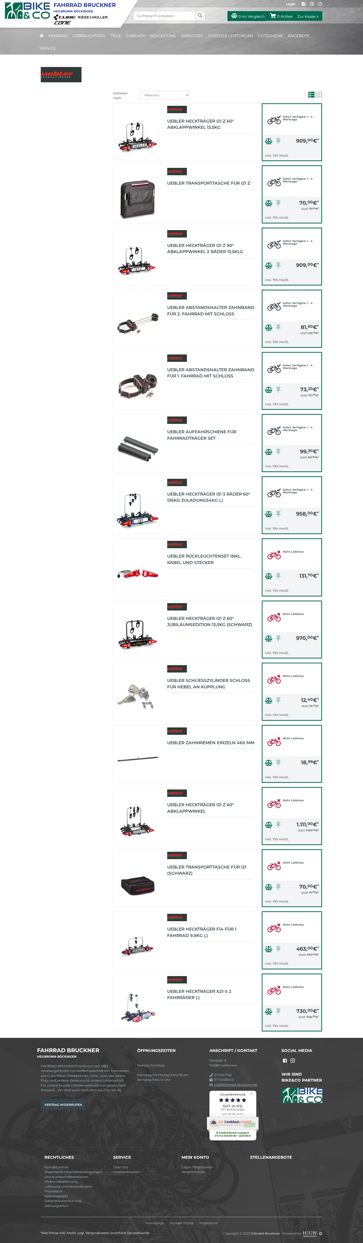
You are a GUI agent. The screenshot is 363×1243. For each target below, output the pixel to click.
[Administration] (320, 1233)
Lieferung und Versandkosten (68, 1186)
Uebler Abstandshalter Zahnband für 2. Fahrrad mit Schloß (210, 310)
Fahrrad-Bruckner (266, 1233)
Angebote (299, 35)
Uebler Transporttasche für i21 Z (208, 183)
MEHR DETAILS (291, 156)
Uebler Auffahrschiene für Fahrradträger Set (201, 435)
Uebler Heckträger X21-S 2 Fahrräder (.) (199, 994)
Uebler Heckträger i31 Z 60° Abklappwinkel (200, 808)
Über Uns (120, 1167)
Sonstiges (192, 35)
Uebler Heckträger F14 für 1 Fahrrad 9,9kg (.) (201, 932)
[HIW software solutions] (310, 1233)
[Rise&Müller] (93, 17)
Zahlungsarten (56, 1206)
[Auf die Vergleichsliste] (269, 142)
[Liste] (311, 96)
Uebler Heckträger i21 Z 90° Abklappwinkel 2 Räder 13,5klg (205, 248)
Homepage (154, 1223)
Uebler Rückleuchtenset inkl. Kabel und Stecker (204, 559)
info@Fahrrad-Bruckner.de (235, 1085)
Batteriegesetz (56, 1196)
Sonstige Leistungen (230, 35)
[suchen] (200, 16)
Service (48, 48)
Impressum (53, 1191)
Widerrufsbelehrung (61, 1181)
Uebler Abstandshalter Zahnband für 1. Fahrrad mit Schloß (210, 373)
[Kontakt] (320, 4)
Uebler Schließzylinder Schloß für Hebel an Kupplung (208, 683)
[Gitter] (318, 96)
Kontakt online (56, 1167)
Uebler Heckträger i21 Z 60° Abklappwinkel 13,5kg (200, 124)
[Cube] (65, 17)
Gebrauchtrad (89, 35)
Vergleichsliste (193, 1172)
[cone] (63, 22)
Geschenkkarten (126, 1172)
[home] (41, 35)
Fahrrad (58, 35)
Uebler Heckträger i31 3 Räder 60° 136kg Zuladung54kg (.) (208, 497)
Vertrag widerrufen (63, 1105)
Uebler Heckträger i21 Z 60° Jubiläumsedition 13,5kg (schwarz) (209, 621)
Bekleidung (163, 35)
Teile (115, 35)
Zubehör (135, 35)
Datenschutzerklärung (62, 1201)
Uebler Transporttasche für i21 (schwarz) (206, 870)
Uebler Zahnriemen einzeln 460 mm (210, 742)
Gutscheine (270, 35)
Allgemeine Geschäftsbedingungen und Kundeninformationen (73, 1174)
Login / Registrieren (197, 1167)
